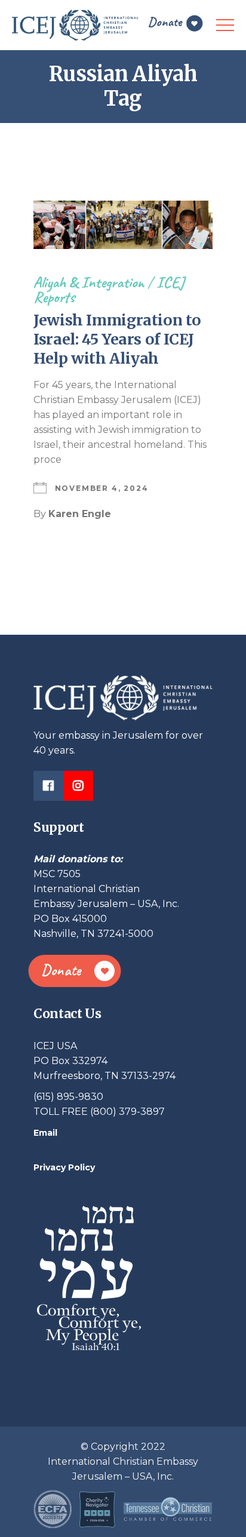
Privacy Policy (64, 1167)
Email (45, 1132)
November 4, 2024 (102, 488)
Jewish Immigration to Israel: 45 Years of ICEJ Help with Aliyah (117, 339)
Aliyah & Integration (88, 282)
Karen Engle (79, 513)
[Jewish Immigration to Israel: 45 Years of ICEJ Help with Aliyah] (123, 225)
